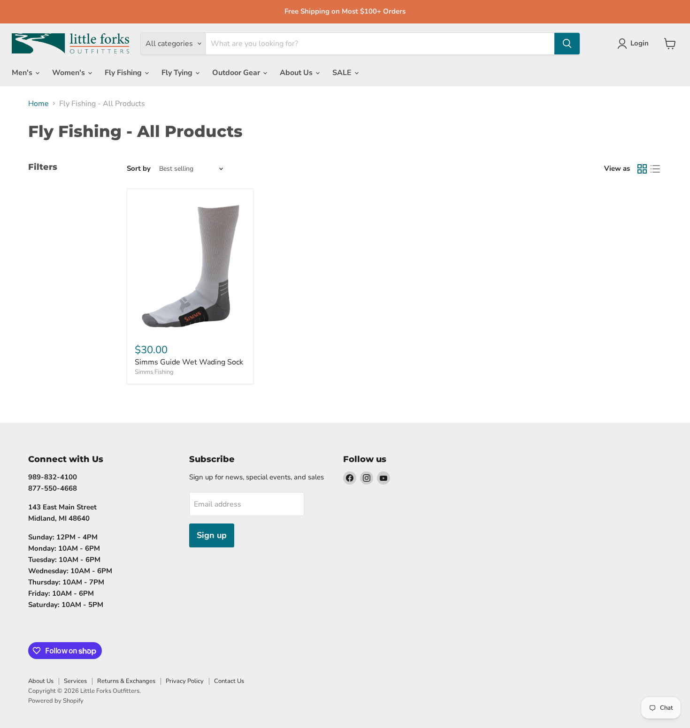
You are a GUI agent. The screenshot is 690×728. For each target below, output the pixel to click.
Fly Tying (177, 73)
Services (75, 681)
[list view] (655, 168)
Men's (23, 73)
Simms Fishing (154, 372)
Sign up (212, 535)
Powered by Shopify (56, 701)
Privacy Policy (185, 681)
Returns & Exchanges (126, 681)
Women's (69, 73)
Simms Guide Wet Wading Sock (189, 362)
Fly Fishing (124, 73)
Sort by (139, 169)
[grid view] (642, 168)
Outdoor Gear (237, 73)
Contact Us (229, 681)
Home (38, 103)
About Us (297, 73)
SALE (342, 73)
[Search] (567, 43)
